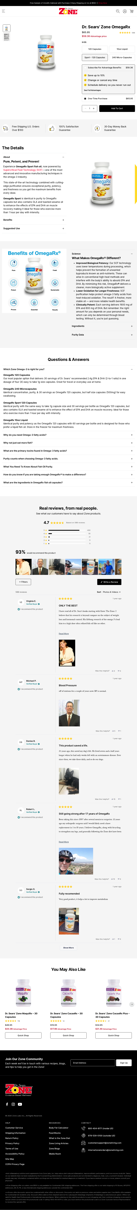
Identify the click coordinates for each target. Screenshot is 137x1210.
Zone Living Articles (58, 1143)
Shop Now (102, 3)
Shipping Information (15, 1133)
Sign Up (124, 1063)
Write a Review (112, 583)
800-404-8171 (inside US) (100, 1128)
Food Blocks (55, 1133)
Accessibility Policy (14, 1154)
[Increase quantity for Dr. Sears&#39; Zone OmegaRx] (94, 108)
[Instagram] (13, 1104)
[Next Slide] (119, 567)
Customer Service (14, 1127)
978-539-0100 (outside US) (101, 1135)
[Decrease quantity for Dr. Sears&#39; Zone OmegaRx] (84, 108)
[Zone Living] (68, 11)
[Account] (125, 11)
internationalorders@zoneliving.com (105, 1150)
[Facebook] (7, 1104)
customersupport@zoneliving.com (104, 1143)
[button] (3, 11)
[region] (69, 567)
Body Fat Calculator (58, 1127)
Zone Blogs (54, 1148)
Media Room (55, 1154)
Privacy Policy (12, 1143)
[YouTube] (20, 1104)
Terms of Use (11, 1148)
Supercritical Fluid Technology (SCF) (23, 170)
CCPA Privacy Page (14, 1164)
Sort (99, 592)
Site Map (9, 1159)
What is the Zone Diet (59, 1138)
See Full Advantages (92, 90)
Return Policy (11, 1138)
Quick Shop (23, 1035)
